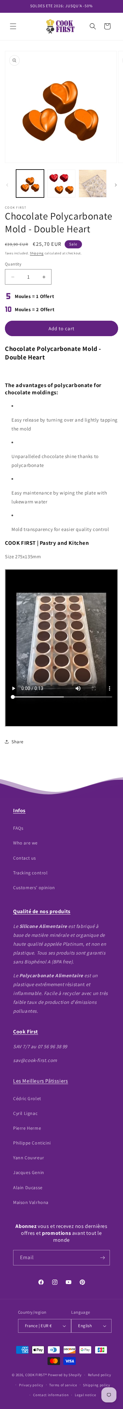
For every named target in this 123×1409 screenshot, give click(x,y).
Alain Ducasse (28, 1187)
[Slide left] (7, 185)
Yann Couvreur (28, 1158)
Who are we (25, 843)
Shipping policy (96, 1385)
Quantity (13, 264)
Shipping (37, 253)
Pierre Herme (27, 1128)
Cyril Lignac (25, 1113)
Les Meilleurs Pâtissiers (40, 1080)
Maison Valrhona (31, 1202)
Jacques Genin (28, 1172)
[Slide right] (116, 185)
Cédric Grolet (27, 1098)
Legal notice (85, 1395)
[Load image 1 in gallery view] (30, 183)
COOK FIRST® (36, 1375)
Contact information (51, 1395)
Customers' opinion (34, 887)
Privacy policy (31, 1385)
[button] (13, 26)
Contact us (24, 858)
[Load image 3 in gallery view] (93, 183)
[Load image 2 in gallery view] (61, 183)
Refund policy (99, 1375)
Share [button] (17, 742)
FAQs (18, 828)
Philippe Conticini (32, 1143)
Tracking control (30, 873)
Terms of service (63, 1385)
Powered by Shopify (65, 1375)
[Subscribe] (102, 1257)
